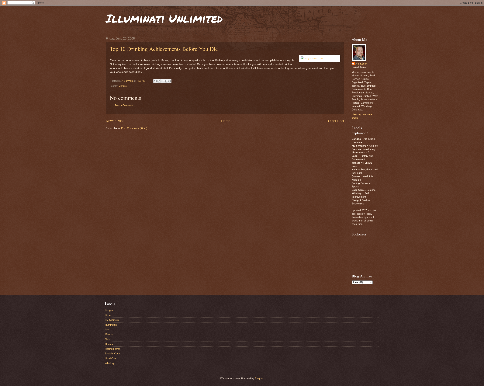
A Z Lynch (361, 63)
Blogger (259, 378)
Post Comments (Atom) (134, 128)
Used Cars (110, 358)
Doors (108, 315)
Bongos (109, 310)
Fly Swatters (112, 319)
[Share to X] (162, 81)
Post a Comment (124, 105)
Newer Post (114, 121)
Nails (107, 339)
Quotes (109, 344)
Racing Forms (112, 348)
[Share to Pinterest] (169, 81)
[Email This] (155, 81)
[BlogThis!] (159, 81)
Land (107, 329)
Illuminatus (111, 324)
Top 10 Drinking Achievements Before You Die (164, 48)
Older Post (336, 121)
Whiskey (109, 363)
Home (225, 121)
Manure (123, 86)
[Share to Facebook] (166, 81)
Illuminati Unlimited (164, 18)
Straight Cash (112, 353)
